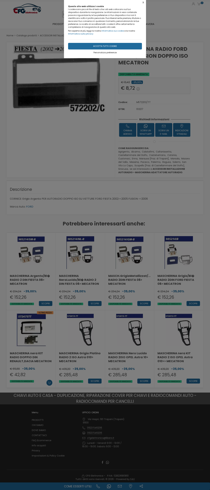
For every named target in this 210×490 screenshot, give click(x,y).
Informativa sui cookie (113, 30)
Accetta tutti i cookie (105, 46)
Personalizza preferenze (105, 52)
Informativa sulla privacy (80, 33)
